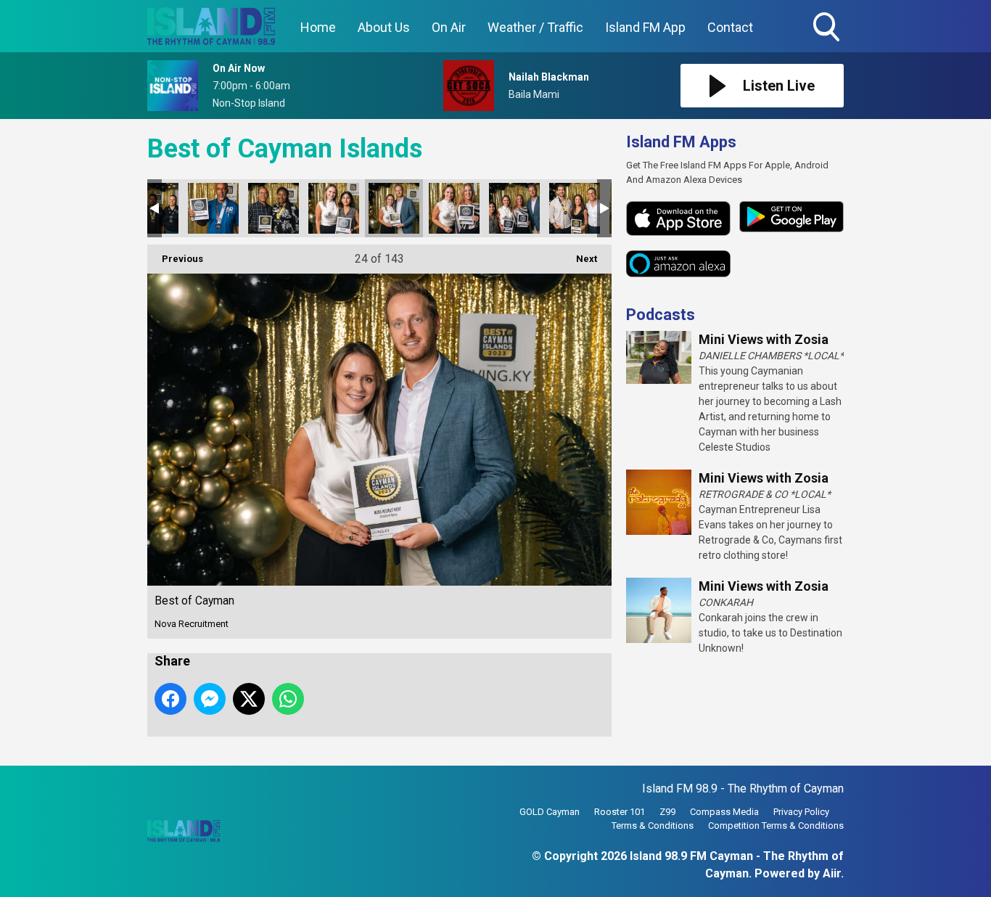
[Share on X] (249, 699)
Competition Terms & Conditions (776, 825)
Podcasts (660, 315)
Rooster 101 (619, 811)
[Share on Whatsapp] (288, 699)
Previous (175, 258)
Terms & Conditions (653, 825)
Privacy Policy (801, 811)
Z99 (667, 811)
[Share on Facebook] (170, 699)
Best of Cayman (213, 208)
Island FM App (645, 27)
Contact (730, 27)
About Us (384, 27)
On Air (449, 27)
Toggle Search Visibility (828, 43)
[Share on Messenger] (210, 699)
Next (579, 258)
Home (318, 27)
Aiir (832, 873)
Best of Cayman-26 (514, 208)
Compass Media (724, 811)
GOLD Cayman (549, 811)
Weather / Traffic (535, 27)
